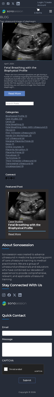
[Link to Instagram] (14, 178)
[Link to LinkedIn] (7, 178)
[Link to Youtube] (8, 3)
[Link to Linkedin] (3, 3)
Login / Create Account (44, 3)
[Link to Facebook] (11, 178)
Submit (27, 380)
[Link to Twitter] (13, 3)
